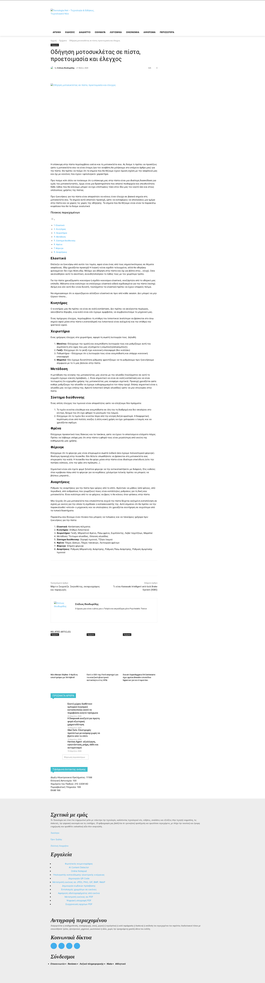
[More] (106, 76)
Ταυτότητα (55, 833)
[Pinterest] (92, 76)
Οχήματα (63, 40)
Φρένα (59, 244)
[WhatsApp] (99, 76)
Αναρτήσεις (61, 252)
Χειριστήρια (61, 233)
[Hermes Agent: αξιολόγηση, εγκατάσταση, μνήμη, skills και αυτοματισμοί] (58, 745)
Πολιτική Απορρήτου (59, 846)
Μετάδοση (61, 237)
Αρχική (54, 40)
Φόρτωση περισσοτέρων (74, 757)
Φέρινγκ (59, 248)
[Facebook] (78, 76)
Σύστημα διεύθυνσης (65, 240)
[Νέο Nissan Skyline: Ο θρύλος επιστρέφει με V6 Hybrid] (67, 648)
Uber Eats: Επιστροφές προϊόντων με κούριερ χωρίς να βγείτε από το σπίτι (83, 733)
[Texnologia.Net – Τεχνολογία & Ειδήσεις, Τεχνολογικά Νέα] (75, 17)
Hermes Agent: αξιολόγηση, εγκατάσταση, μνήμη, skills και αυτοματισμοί (82, 744)
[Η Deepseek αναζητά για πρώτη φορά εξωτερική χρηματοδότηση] (58, 722)
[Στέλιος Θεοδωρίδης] (53, 67)
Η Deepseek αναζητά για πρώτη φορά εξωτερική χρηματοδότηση (83, 721)
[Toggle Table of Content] (53, 219)
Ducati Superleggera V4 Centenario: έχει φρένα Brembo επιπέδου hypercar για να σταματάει (139, 677)
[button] (54, 969)
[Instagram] (82, 613)
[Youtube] (77, 946)
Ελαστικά (60, 225)
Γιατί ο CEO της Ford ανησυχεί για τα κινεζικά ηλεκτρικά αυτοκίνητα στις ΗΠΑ (102, 677)
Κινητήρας (61, 229)
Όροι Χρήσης (56, 839)
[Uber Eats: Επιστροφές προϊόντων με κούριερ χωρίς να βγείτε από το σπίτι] (58, 733)
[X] (85, 76)
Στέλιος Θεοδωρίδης (65, 68)
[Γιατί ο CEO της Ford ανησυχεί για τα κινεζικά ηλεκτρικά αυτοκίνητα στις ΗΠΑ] (103, 648)
